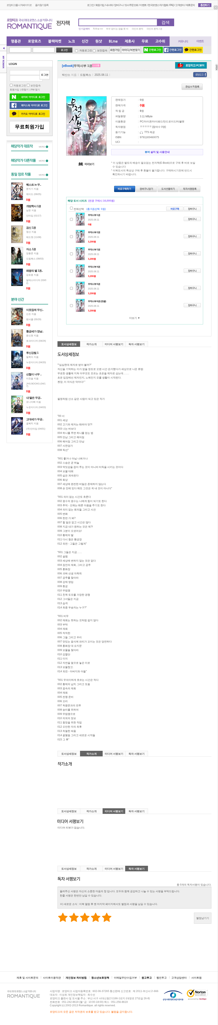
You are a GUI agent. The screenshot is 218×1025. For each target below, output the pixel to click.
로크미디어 (32, 341)
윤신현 (29, 335)
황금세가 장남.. (34, 331)
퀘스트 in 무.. (33, 184)
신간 (85, 41)
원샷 (98, 41)
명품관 (15, 41)
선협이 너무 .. (34, 374)
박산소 (66, 74)
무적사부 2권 (94, 232)
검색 (165, 22)
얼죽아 (29, 357)
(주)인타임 (31, 428)
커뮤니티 (181, 41)
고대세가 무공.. (34, 419)
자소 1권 (31, 249)
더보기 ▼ (134, 318)
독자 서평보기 (137, 344)
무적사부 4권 (94, 266)
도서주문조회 (131, 5)
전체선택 (79, 209)
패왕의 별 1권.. (34, 270)
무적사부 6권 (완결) (97, 301)
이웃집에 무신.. (34, 309)
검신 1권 (31, 227)
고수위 (161, 41)
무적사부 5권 (94, 284)
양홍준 (29, 253)
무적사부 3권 (94, 249)
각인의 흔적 (137, 28)
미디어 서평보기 (114, 344)
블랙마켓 (54, 41)
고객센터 (179, 5)
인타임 (29, 215)
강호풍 (29, 275)
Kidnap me (98, 28)
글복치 (29, 423)
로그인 (90, 5)
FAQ (172, 5)
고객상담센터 (179, 977)
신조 (28, 314)
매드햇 (29, 237)
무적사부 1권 (94, 215)
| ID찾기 (24, 89)
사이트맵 (196, 977)
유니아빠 (31, 402)
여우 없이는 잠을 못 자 (117, 28)
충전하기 (204, 5)
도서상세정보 (69, 344)
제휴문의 (190, 5)
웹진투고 (161, 977)
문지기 (29, 189)
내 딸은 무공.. (34, 397)
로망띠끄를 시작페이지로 (19, 5)
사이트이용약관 (52, 977)
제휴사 (129, 41)
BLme (113, 41)
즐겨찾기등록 (42, 5)
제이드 (29, 194)
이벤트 (143, 5)
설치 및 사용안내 (157, 152)
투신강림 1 (32, 352)
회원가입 (99, 5)
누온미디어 (32, 362)
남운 (28, 210)
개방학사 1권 (33, 206)
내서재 (109, 5)
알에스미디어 (33, 280)
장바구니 (118, 5)
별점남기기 (202, 918)
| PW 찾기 (35, 89)
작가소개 (91, 344)
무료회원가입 (29, 126)
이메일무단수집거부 (125, 977)
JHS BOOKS (33, 383)
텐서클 (29, 319)
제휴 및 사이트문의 (27, 977)
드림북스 (31, 258)
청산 (28, 232)
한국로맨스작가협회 (158, 5)
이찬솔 (29, 378)
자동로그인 (86, 50)
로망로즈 (34, 41)
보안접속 (101, 50)
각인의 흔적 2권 (154, 28)
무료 (145, 41)
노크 (71, 41)
